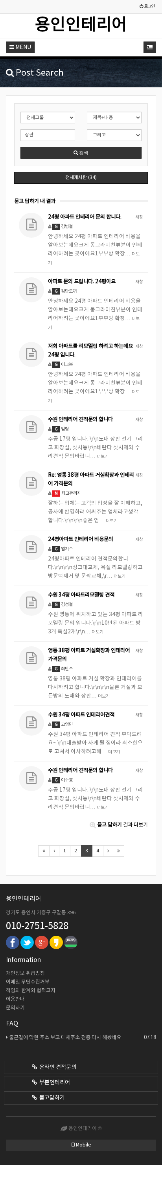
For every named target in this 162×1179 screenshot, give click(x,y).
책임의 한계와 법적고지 (30, 991)
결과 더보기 (122, 825)
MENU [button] (22, 47)
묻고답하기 (51, 1098)
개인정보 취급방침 (25, 973)
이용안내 (15, 999)
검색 (83, 153)
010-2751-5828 (37, 926)
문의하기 (15, 1008)
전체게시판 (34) (81, 177)
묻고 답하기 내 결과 (34, 201)
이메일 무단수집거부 (28, 982)
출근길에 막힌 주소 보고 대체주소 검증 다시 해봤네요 (82, 1037)
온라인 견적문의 (56, 1067)
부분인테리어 (53, 1083)
